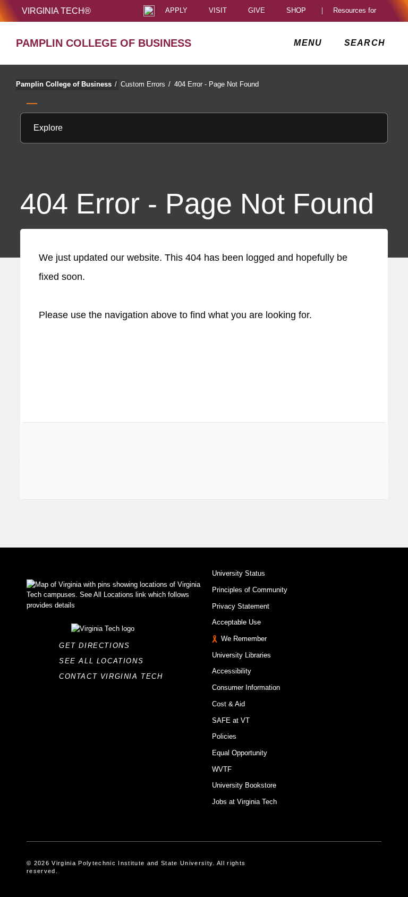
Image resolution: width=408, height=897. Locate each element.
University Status (238, 573)
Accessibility (231, 671)
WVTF (222, 769)
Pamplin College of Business (66, 84)
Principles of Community (249, 590)
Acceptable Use (236, 622)
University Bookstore (244, 785)
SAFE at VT (231, 720)
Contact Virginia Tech (114, 676)
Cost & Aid (228, 704)
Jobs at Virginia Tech (244, 802)
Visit (218, 10)
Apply (176, 10)
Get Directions (97, 646)
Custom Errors (146, 84)
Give (256, 10)
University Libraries (241, 655)
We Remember (244, 639)
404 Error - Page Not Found (216, 84)
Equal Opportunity (239, 753)
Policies (224, 736)
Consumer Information (246, 687)
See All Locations (104, 661)
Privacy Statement (240, 606)
